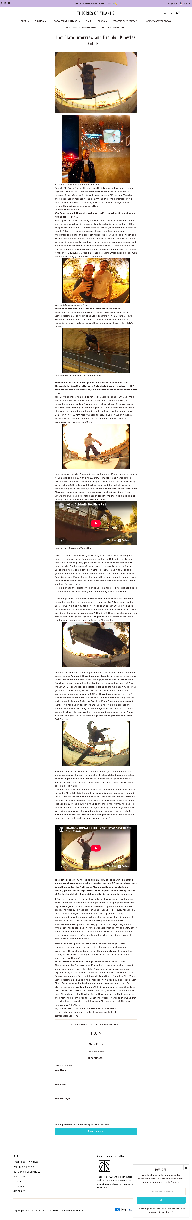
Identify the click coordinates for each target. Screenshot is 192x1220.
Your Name (60, 1070)
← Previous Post (95, 1051)
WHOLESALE (20, 1176)
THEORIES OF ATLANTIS (96, 13)
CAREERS (18, 1186)
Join (161, 1200)
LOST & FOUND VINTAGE (65, 21)
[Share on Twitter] (96, 1033)
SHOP (24, 21)
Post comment (96, 1131)
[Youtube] (9, 3)
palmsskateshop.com (66, 1015)
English (171, 3)
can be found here (82, 421)
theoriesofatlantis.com (67, 1012)
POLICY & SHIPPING (23, 1167)
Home (67, 28)
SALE (89, 21)
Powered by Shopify (72, 1210)
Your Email (60, 1084)
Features (76, 28)
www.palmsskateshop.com (69, 924)
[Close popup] (185, 1167)
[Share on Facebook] (92, 1033)
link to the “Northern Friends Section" (85, 587)
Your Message (62, 1098)
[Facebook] (1, 3)
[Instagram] (4, 3)
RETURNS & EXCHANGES (26, 1171)
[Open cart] (177, 13)
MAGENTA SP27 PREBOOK (158, 21)
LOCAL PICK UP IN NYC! (26, 1162)
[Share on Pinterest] (100, 1033)
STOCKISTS (19, 1191)
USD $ (186, 3)
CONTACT (18, 1181)
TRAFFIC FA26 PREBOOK (126, 21)
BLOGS (101, 21)
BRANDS (39, 21)
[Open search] (165, 13)
